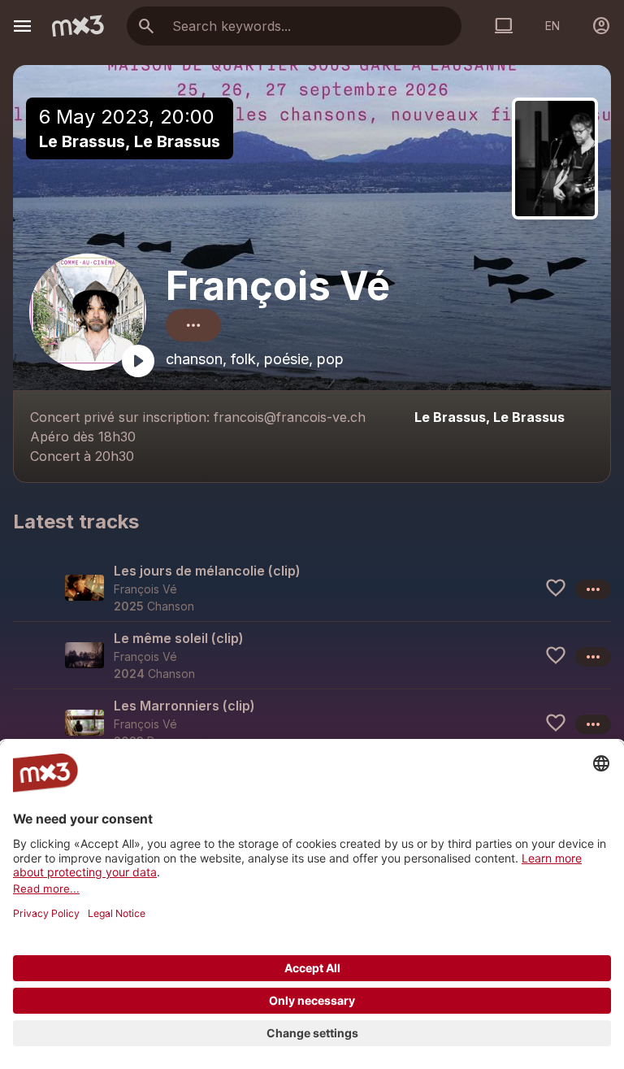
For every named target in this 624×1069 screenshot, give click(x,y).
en (552, 26)
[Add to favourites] (556, 588)
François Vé (278, 286)
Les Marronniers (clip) (184, 705)
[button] (312, 587)
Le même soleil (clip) (179, 638)
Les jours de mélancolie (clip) (207, 571)
